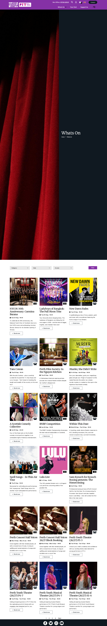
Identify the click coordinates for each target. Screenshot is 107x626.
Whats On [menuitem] (61, 7)
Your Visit (73, 7)
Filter (92, 268)
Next (59, 618)
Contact (93, 2)
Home (63, 137)
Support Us (84, 7)
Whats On (69, 137)
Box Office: (61, 2)
